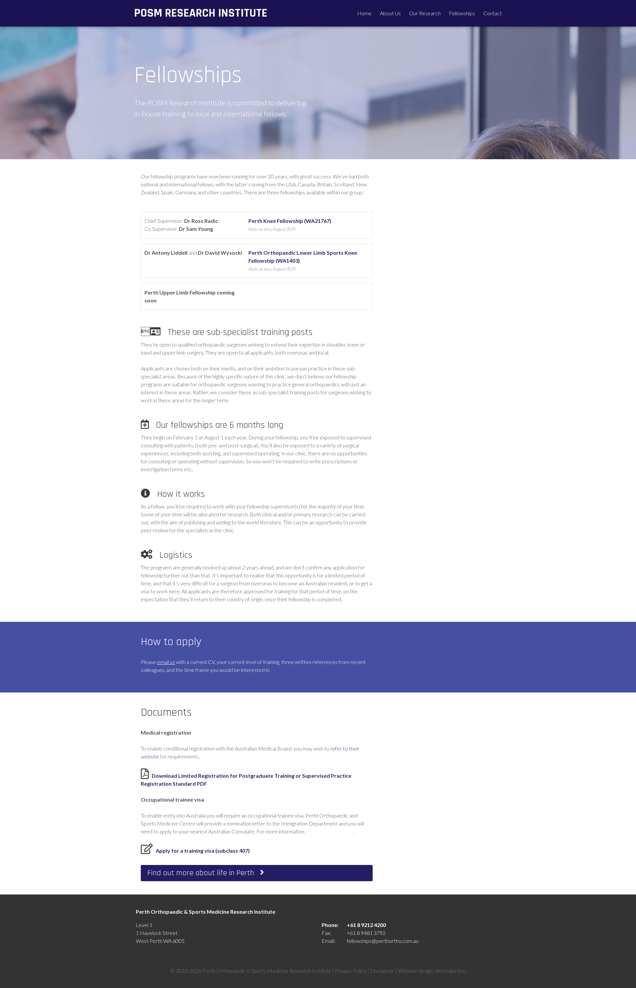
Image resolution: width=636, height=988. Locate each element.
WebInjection (450, 970)
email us (166, 662)
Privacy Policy (350, 970)
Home (364, 13)
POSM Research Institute (200, 13)
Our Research (425, 13)
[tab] (257, 873)
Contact (492, 13)
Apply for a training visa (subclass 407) (203, 850)
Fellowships (462, 13)
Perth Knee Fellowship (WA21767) (289, 221)
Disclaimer (382, 970)
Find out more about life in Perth (203, 873)
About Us (390, 13)
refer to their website (329, 831)
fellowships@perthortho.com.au (383, 941)
